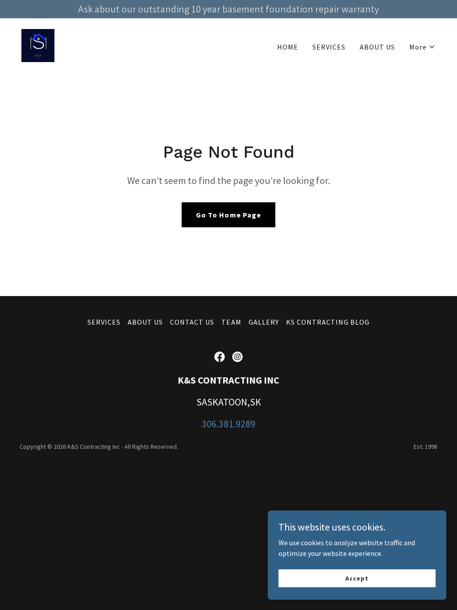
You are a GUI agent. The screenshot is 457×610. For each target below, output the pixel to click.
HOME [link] (287, 46)
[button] (422, 47)
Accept (356, 578)
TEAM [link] (231, 322)
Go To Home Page (228, 214)
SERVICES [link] (328, 46)
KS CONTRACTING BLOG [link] (328, 322)
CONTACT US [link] (192, 322)
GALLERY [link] (264, 322)
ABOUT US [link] (377, 46)
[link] (37, 44)
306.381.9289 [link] (228, 424)
